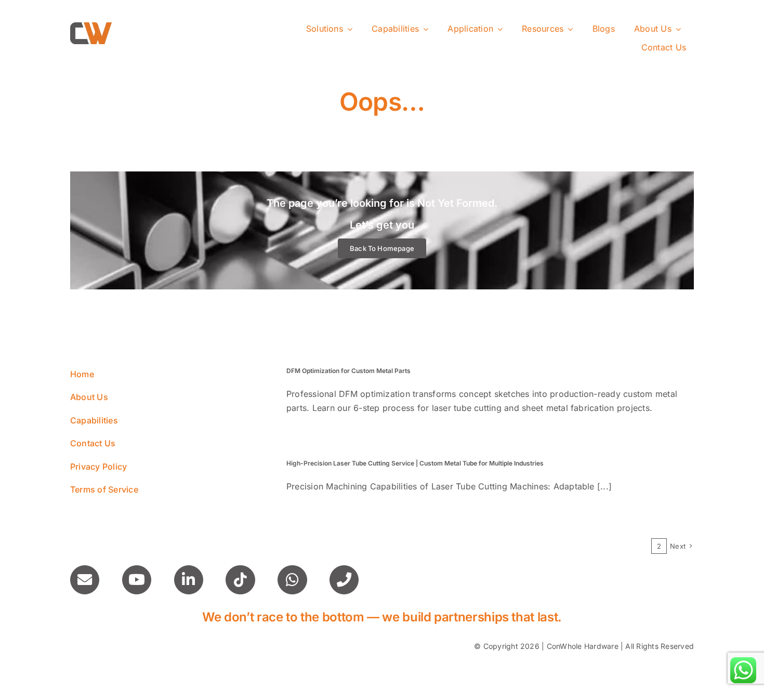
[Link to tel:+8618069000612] (344, 579)
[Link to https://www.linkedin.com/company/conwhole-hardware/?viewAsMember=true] (188, 579)
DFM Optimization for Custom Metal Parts (348, 371)
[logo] (91, 26)
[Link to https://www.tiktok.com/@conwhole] (240, 579)
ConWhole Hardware (582, 646)
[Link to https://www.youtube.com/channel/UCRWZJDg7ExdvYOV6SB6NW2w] (136, 579)
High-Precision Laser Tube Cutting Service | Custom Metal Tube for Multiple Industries (415, 463)
